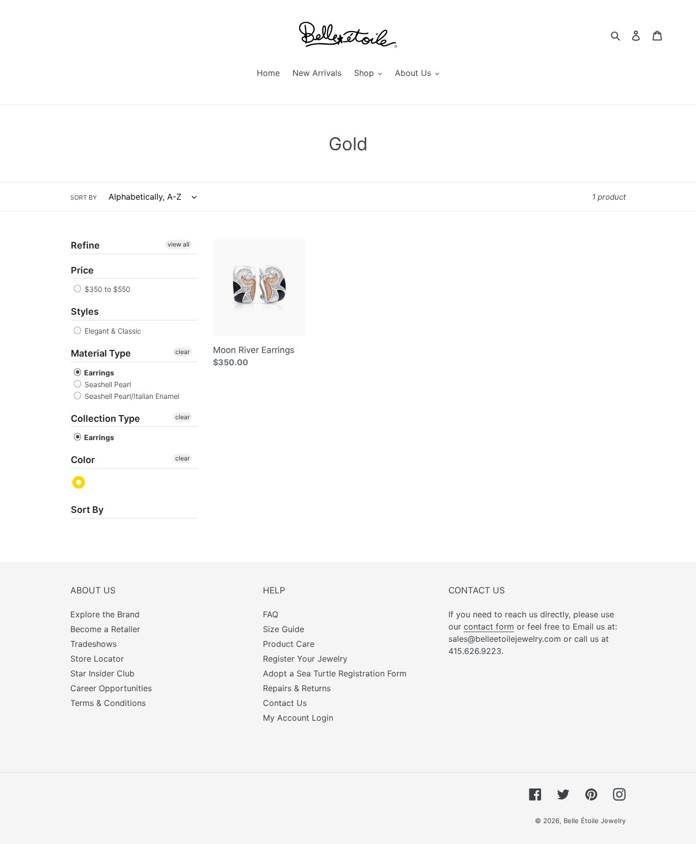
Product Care (288, 644)
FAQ (270, 614)
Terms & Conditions (108, 703)
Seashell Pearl (107, 384)
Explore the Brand (105, 614)
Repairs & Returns (297, 688)
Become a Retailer (105, 629)
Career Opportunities (111, 688)
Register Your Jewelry (305, 659)
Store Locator (97, 659)
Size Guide (283, 629)
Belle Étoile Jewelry (595, 820)
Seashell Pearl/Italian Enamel (131, 396)
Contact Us (285, 703)
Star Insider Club (102, 673)
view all (179, 244)
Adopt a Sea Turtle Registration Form (335, 673)
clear (182, 352)
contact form (489, 626)
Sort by (83, 197)
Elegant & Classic (112, 330)
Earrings (98, 372)
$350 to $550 (106, 289)
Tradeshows (93, 644)
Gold (79, 482)
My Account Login (298, 718)
